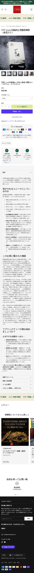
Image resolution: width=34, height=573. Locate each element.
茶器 (6, 562)
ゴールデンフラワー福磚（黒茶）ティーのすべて (14, 452)
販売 (18, 562)
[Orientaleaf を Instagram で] (2, 542)
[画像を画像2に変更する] (9, 73)
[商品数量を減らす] (2, 106)
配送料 (3, 121)
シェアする (7, 143)
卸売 (15, 562)
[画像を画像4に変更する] (20, 73)
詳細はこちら (27, 3)
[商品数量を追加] (8, 106)
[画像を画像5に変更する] (26, 73)
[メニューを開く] (2, 9)
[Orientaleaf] (17, 9)
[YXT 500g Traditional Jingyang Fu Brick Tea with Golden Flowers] (17, 53)
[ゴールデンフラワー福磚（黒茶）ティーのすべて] (15, 432)
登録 (28, 518)
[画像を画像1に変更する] (3, 73)
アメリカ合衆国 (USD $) (17, 555)
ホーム (3, 26)
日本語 (3, 555)
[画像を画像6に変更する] (31, 73)
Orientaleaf (11, 558)
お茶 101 (10, 562)
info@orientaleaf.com (10, 534)
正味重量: (5, 95)
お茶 (2, 562)
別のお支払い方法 (17, 117)
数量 (2, 103)
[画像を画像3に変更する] (15, 73)
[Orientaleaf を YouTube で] (5, 542)
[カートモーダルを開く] (31, 9)
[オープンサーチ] (5, 9)
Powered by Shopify (21, 558)
